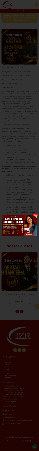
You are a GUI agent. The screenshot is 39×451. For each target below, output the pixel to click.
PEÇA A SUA (29, 234)
